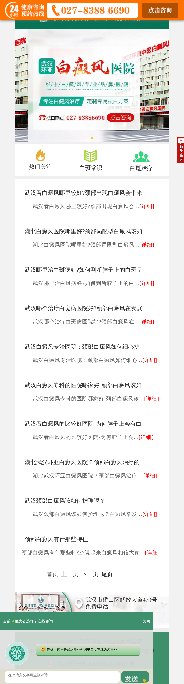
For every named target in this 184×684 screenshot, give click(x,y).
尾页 (107, 574)
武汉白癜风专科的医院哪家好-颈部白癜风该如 (83, 385)
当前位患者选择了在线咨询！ (30, 621)
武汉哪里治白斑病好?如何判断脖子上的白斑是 (83, 270)
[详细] (146, 206)
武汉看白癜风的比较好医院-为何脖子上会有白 (83, 424)
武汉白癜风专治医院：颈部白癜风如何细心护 (82, 347)
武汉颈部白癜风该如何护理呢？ (65, 501)
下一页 (89, 574)
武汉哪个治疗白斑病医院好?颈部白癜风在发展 (83, 308)
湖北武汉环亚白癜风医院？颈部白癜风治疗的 (82, 462)
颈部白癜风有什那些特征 (56, 539)
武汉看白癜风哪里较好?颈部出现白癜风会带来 (83, 193)
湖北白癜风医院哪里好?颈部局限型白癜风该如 (83, 231)
